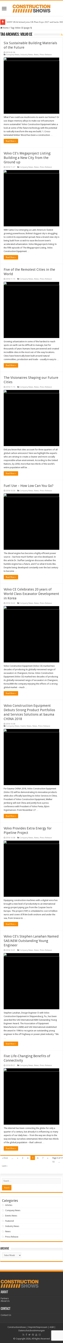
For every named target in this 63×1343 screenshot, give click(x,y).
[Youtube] (36, 1335)
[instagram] (39, 1335)
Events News (25, 726)
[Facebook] (26, 1335)
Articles (8, 1205)
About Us (5, 1301)
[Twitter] (29, 1335)
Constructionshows (17, 1327)
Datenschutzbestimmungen (31, 1330)
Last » (4, 1166)
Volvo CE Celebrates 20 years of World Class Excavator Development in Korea (31, 593)
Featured (9, 1221)
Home (5, 28)
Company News (12, 55)
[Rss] (23, 1335)
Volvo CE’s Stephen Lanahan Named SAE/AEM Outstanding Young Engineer (31, 940)
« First (5, 1158)
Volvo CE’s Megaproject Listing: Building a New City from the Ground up (27, 157)
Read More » (11, 141)
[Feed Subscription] (62, 34)
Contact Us (6, 1315)
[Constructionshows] (31, 8)
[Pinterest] (33, 1335)
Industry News (26, 55)
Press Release (46, 55)
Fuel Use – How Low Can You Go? (28, 486)
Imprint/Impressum (37, 1327)
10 (53, 1161)
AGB (52, 1327)
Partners (5, 1298)
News (36, 55)
